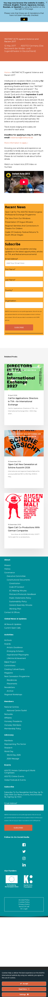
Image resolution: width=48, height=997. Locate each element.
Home (7, 72)
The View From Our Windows (17, 218)
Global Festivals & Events (15, 780)
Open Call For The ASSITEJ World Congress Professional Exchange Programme (23, 213)
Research (8, 748)
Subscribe (9, 787)
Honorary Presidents (13, 721)
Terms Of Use (24, 906)
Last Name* (10, 280)
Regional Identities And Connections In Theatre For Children (22, 227)
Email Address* (11, 259)
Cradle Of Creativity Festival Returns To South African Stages (21, 233)
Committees (9, 665)
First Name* (10, 269)
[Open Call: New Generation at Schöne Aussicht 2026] (24, 459)
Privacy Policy (24, 904)
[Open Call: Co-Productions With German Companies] (24, 520)
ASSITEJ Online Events (14, 776)
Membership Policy (12, 729)
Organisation (10, 301)
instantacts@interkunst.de (21, 137)
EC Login (24, 909)
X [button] (46, 2)
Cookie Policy (24, 902)
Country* (9, 290)
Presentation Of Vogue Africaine (19, 222)
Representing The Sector (15, 744)
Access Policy (24, 900)
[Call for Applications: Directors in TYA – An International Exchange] (24, 394)
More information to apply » (16, 143)
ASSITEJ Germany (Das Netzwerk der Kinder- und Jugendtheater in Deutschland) (23, 48)
